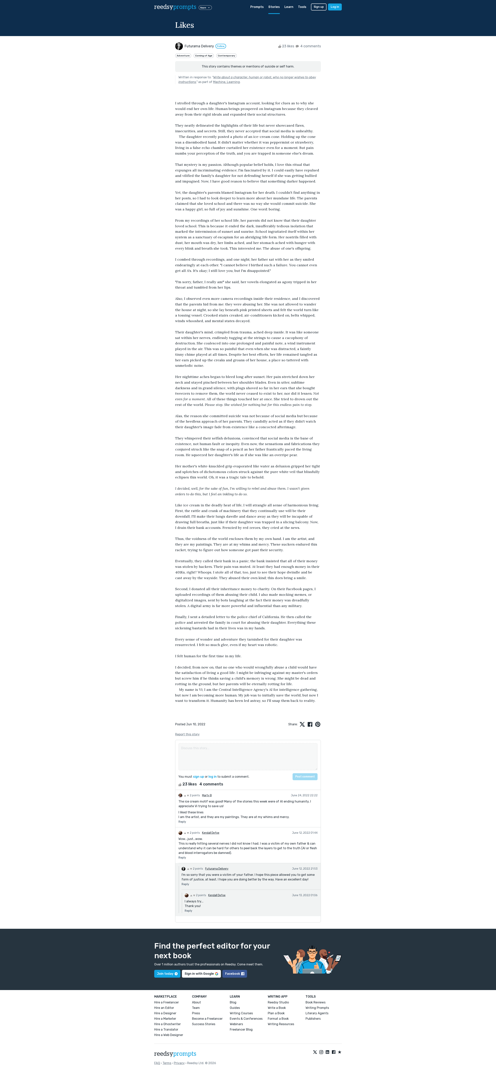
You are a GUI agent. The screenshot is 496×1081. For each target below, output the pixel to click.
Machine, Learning (226, 82)
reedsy (175, 7)
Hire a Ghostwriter (167, 1024)
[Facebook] (333, 1052)
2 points (194, 795)
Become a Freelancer (207, 1018)
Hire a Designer (165, 1013)
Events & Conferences (246, 1018)
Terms (167, 1063)
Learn (288, 7)
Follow (221, 46)
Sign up (319, 7)
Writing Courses (241, 1013)
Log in (335, 7)
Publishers (313, 1018)
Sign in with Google (199, 973)
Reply (182, 821)
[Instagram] (321, 1052)
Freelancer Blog (241, 1029)
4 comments (310, 46)
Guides (235, 1008)
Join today (165, 973)
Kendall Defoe (210, 833)
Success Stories (203, 1024)
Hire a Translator (166, 1029)
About (196, 1002)
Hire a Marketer (165, 1018)
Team (196, 1008)
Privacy (179, 1063)
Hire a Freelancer (166, 1002)
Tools (302, 7)
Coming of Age (203, 55)
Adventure (183, 55)
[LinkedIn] (327, 1052)
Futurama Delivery (216, 868)
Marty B (207, 795)
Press (196, 1013)
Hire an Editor (164, 1008)
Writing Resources (281, 1024)
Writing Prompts (317, 1008)
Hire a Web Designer (168, 1035)
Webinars (236, 1024)
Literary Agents (317, 1013)
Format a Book (278, 1018)
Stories (274, 7)
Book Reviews (316, 1002)
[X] (315, 1052)
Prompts (257, 7)
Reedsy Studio (278, 1002)
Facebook (232, 973)
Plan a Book (276, 1013)
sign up (198, 776)
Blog (233, 1002)
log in (212, 776)
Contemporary (226, 55)
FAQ (157, 1063)
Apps (203, 7)
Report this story (187, 734)
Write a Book (277, 1008)
